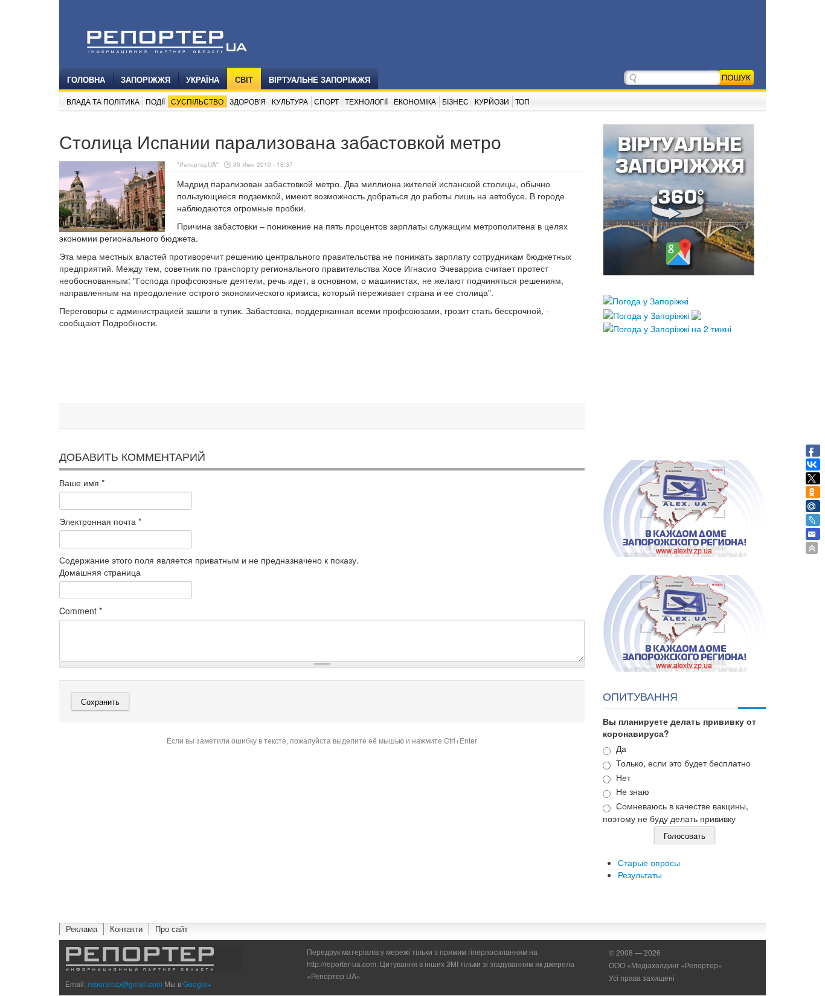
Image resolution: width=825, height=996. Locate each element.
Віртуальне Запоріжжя (319, 79)
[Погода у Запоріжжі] (646, 300)
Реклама (81, 928)
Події (155, 101)
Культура (290, 101)
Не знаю (632, 791)
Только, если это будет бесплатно (683, 763)
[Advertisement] (322, 368)
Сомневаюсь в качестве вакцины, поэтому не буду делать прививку (675, 812)
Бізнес (455, 101)
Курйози (492, 101)
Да (621, 748)
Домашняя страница (100, 572)
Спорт (326, 101)
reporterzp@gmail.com (125, 983)
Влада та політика (103, 101)
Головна (86, 79)
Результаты (640, 875)
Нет (623, 777)
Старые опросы (649, 862)
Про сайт (171, 928)
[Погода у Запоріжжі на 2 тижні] (667, 327)
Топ (522, 101)
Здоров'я (248, 101)
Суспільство (197, 101)
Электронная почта (100, 521)
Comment (80, 611)
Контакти (126, 928)
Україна (202, 79)
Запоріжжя (145, 79)
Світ (244, 79)
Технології (366, 101)
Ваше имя (81, 483)
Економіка (415, 101)
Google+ (197, 983)
